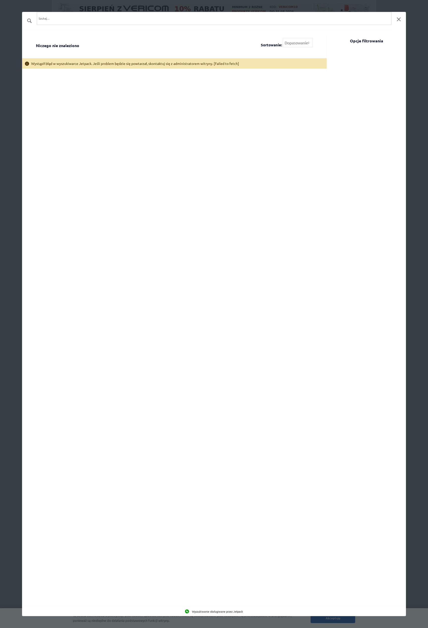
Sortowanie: (271, 45)
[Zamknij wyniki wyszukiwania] (399, 19)
